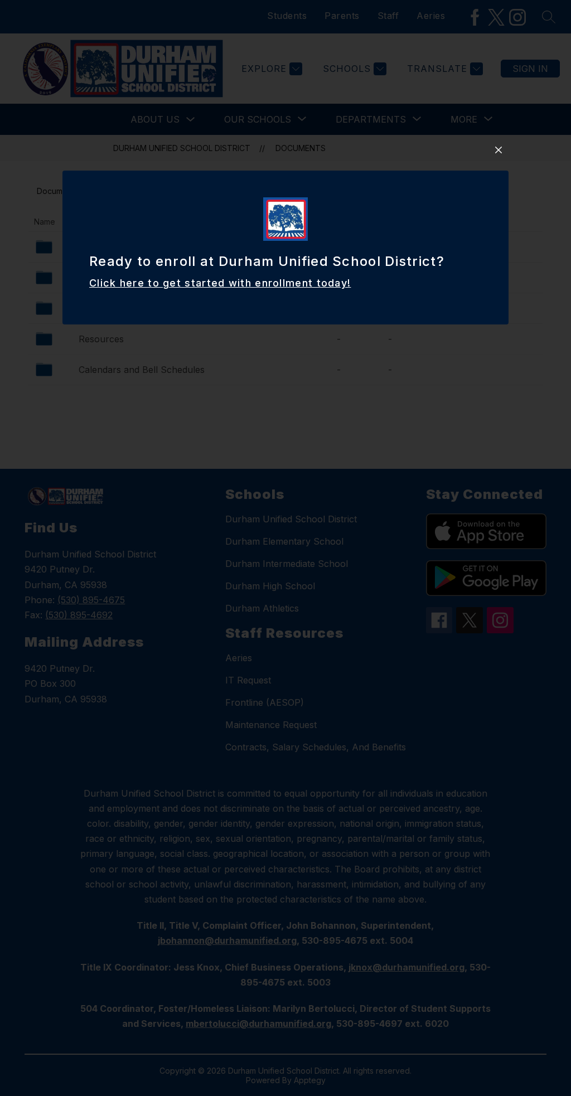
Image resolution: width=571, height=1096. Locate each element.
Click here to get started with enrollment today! (220, 283)
